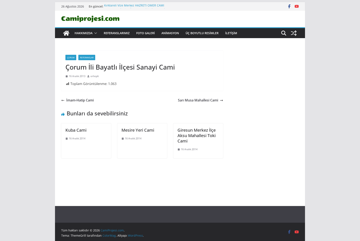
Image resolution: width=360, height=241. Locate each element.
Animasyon (170, 33)
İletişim (231, 33)
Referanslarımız (117, 33)
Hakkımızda (83, 33)
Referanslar (87, 57)
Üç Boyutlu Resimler (202, 33)
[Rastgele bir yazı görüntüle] (294, 33)
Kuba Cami (75, 130)
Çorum (71, 57)
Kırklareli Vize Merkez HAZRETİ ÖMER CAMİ (134, 6)
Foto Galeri (145, 33)
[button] (94, 33)
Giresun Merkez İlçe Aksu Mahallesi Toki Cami (197, 135)
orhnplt (94, 76)
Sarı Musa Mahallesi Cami (198, 100)
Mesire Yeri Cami (137, 130)
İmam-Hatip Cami (80, 100)
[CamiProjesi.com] (66, 33)
